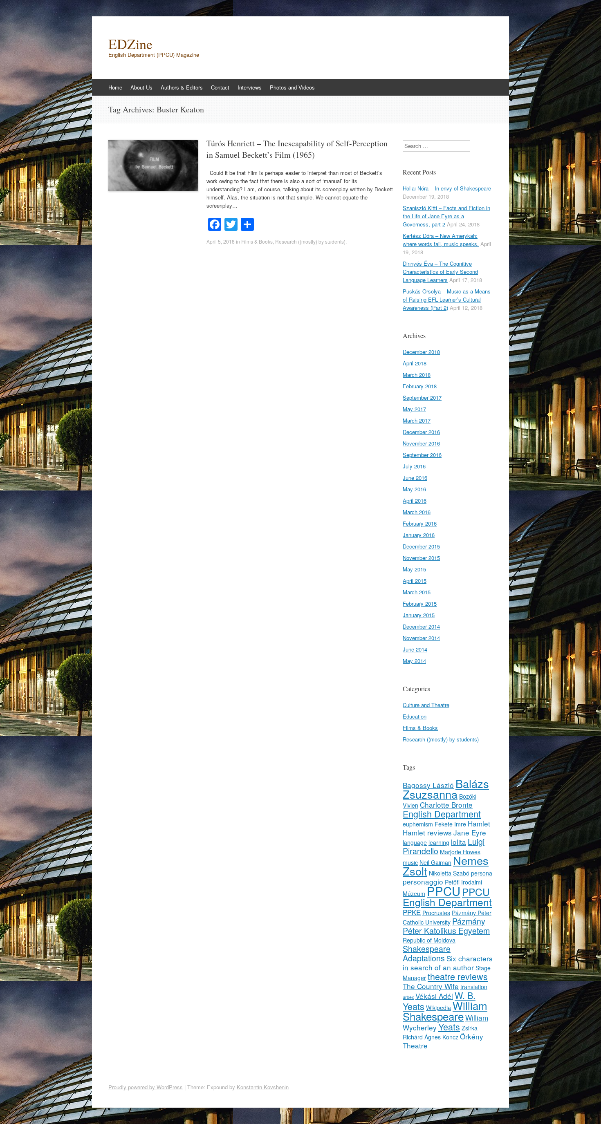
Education (414, 716)
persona (481, 873)
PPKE (412, 912)
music (410, 862)
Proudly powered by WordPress (145, 1087)
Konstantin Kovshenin (263, 1087)
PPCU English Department (447, 896)
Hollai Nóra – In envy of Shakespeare (447, 188)
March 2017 (417, 420)
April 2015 (414, 580)
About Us (141, 87)
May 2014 (414, 661)
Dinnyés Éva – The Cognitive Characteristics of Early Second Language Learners (440, 272)
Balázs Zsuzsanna (446, 788)
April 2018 (414, 363)
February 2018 (420, 386)
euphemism (418, 824)
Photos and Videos (292, 87)
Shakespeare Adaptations (427, 953)
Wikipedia (438, 1007)
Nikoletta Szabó (449, 873)
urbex (408, 997)
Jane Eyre (469, 832)
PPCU (443, 890)
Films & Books (257, 241)
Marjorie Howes (460, 852)
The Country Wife (431, 986)
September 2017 (422, 397)
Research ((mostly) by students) (310, 241)
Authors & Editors (182, 87)
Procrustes (436, 913)
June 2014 (415, 649)
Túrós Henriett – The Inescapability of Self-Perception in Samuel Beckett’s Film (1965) (297, 149)
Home (115, 87)
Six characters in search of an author (448, 962)
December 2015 (421, 546)
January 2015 (419, 615)
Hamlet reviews (427, 832)
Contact (220, 87)
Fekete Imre (450, 824)
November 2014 (421, 638)
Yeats (449, 1026)
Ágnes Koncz (441, 1037)
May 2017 (414, 409)
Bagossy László (428, 785)
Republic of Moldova (429, 940)
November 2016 (421, 443)
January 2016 (419, 535)
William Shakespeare (445, 1010)
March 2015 (417, 592)
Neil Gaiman (435, 862)
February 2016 (420, 523)
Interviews (250, 87)
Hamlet (479, 823)
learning (438, 842)
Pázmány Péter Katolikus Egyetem (446, 926)
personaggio (423, 881)
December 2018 (421, 352)
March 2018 (417, 374)
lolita (458, 842)
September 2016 (422, 455)
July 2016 (414, 466)
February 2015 (420, 603)
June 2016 (415, 477)
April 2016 (414, 500)
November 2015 (421, 558)
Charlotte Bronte (446, 804)
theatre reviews (458, 976)
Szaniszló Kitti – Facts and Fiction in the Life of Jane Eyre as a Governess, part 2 (446, 216)
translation (473, 987)
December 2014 (421, 626)
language (415, 842)
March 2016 (417, 512)
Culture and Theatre (426, 705)
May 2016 (414, 489)
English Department (442, 813)
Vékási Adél (434, 996)
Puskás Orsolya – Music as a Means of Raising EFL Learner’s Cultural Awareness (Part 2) (447, 299)
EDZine (130, 44)
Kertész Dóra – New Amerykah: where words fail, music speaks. (441, 240)
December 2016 (421, 432)
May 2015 (414, 569)
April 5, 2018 (220, 241)
